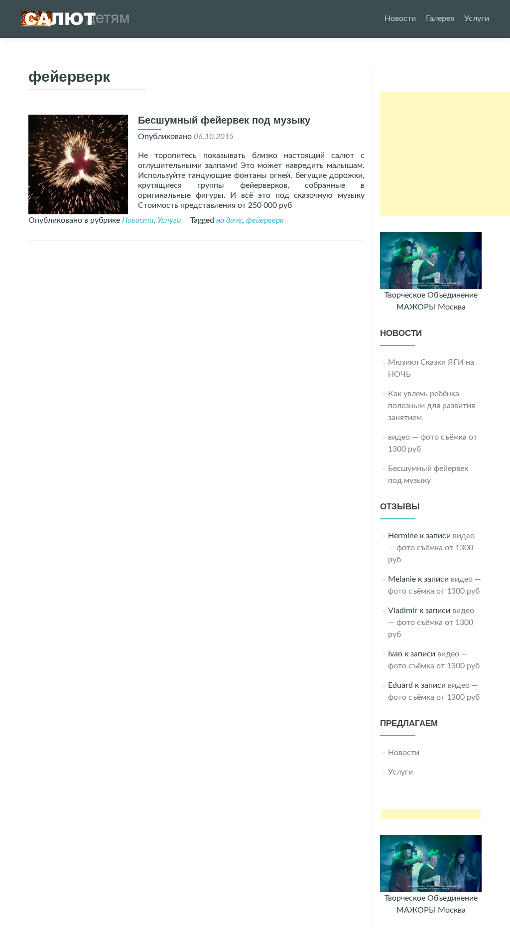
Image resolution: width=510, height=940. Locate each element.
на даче (229, 220)
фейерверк (265, 220)
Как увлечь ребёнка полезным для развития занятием (431, 406)
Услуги (476, 18)
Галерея (440, 18)
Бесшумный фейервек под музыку (224, 120)
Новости (400, 18)
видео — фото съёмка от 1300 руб (431, 548)
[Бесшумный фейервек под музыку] (78, 164)
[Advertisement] (445, 154)
